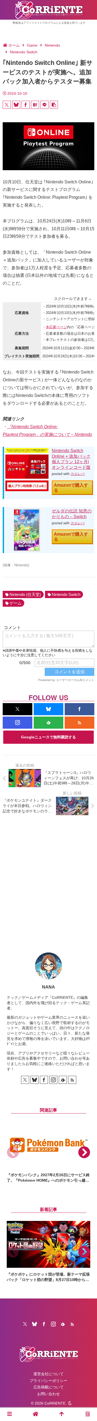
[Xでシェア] (7, 105)
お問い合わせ (48, 1394)
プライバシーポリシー (48, 1380)
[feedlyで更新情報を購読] (48, 723)
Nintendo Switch (66, 594)
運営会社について (48, 1374)
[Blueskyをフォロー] (48, 709)
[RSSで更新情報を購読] (79, 723)
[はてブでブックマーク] (35, 105)
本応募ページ (56, 327)
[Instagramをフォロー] (17, 723)
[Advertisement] (48, 879)
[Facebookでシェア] (26, 105)
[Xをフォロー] (17, 709)
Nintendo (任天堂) (25, 594)
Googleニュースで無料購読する (48, 737)
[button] (54, 105)
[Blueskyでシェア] (16, 105)
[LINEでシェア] (44, 105)
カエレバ (78, 474)
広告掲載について (48, 1387)
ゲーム (15, 603)
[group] (48, 1152)
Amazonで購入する (71, 488)
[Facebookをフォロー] (79, 709)
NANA (48, 987)
